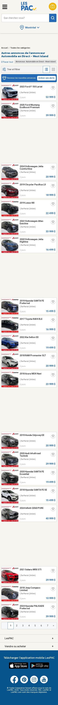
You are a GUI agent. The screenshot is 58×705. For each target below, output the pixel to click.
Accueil (4, 48)
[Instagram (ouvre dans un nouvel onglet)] (34, 683)
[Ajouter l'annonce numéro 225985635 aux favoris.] (52, 222)
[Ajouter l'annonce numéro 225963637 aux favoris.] (52, 571)
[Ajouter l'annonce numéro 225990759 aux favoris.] (52, 186)
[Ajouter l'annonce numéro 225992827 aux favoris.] (52, 106)
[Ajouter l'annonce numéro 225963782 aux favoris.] (52, 473)
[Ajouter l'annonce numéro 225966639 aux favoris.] (52, 436)
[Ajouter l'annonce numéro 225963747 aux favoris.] (52, 491)
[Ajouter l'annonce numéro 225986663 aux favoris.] (52, 204)
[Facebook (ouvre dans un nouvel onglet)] (14, 683)
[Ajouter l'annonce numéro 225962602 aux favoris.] (52, 607)
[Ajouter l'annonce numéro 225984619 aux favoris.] (52, 240)
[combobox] (25, 18)
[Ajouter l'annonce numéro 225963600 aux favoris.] (52, 589)
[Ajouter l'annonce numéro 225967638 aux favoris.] (52, 320)
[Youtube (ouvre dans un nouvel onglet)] (44, 683)
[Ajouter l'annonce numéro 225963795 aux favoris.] (52, 356)
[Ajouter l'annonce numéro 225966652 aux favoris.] (52, 375)
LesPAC (29, 638)
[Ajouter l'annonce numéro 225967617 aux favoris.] (52, 338)
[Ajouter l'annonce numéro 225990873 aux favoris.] (52, 88)
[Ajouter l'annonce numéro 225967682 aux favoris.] (52, 302)
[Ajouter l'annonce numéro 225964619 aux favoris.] (52, 509)
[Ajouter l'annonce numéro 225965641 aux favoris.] (52, 454)
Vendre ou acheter (29, 646)
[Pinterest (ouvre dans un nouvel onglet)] (24, 683)
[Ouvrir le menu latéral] (5, 7)
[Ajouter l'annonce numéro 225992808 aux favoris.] (52, 167)
